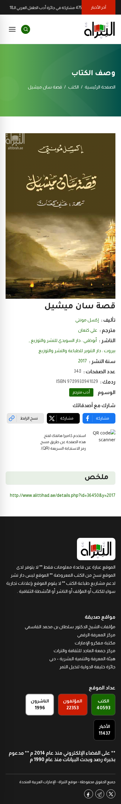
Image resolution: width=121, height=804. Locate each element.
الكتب (73, 86)
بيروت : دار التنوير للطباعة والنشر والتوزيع (76, 350)
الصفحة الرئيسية (100, 86)
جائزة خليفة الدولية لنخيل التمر (87, 666)
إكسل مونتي (87, 319)
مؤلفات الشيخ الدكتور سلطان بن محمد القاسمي (70, 626)
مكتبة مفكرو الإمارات (95, 642)
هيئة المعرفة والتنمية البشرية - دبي (82, 658)
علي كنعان (87, 330)
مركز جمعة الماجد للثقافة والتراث (84, 650)
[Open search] (25, 29)
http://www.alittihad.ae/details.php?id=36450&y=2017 (62, 495)
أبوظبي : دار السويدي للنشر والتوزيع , (63, 340)
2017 (82, 360)
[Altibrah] (99, 29)
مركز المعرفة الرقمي (96, 634)
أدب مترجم (81, 392)
